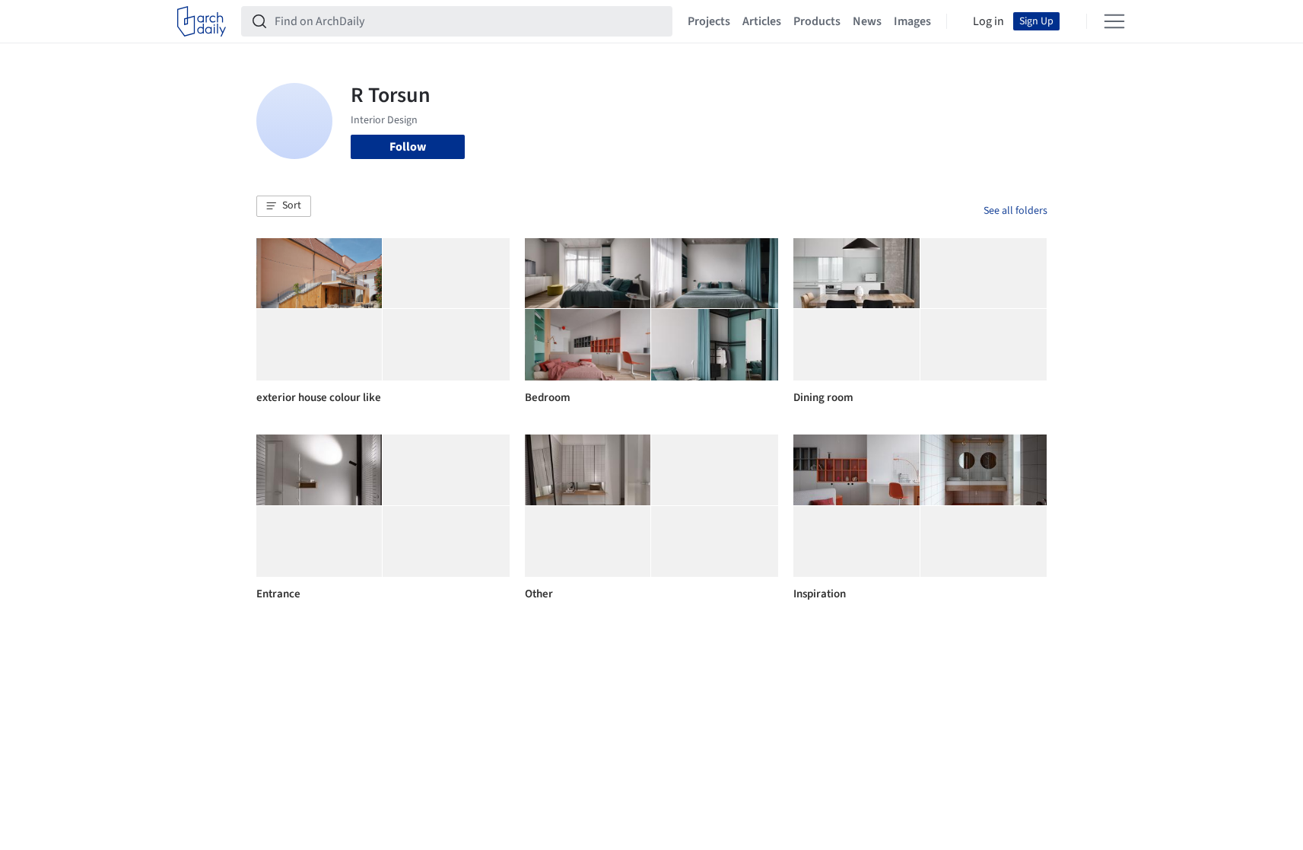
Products (817, 21)
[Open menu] (1114, 21)
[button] (283, 206)
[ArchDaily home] (201, 21)
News (867, 21)
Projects (709, 21)
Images (912, 21)
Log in (988, 21)
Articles (761, 21)
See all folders (1015, 210)
